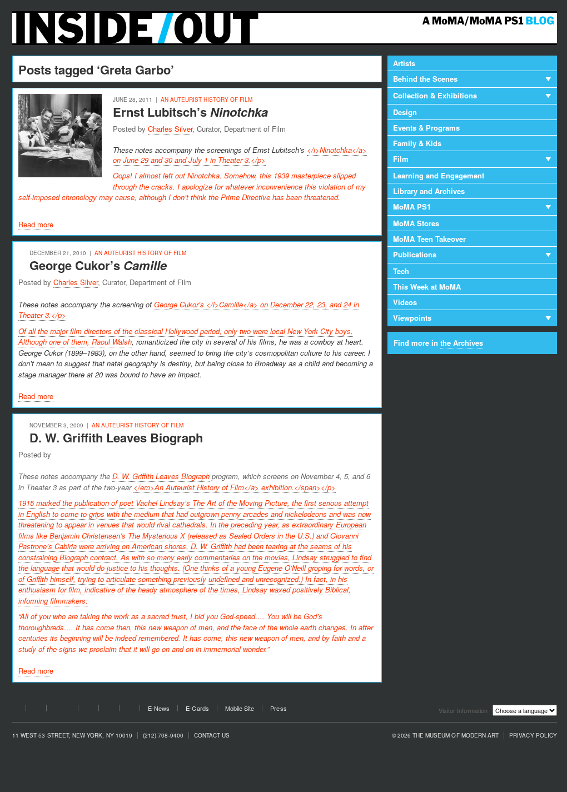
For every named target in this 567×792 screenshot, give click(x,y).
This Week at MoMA (427, 286)
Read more (35, 224)
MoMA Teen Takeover (429, 238)
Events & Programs (426, 127)
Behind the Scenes (425, 78)
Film (401, 158)
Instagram (109, 710)
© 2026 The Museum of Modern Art (445, 735)
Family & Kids (417, 143)
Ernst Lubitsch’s (190, 112)
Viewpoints (412, 317)
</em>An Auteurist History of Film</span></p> (234, 487)
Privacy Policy (533, 735)
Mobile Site (240, 708)
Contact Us (212, 735)
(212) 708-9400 (163, 735)
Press (278, 708)
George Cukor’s (98, 265)
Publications (414, 254)
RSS (129, 710)
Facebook (15, 710)
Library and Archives (429, 191)
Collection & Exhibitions (435, 95)
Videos (405, 302)
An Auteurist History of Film (206, 99)
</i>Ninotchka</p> (192, 173)
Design (405, 112)
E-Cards (197, 708)
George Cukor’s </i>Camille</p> (188, 310)
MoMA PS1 (412, 206)
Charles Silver (170, 128)
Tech (401, 271)
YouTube (62, 710)
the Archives (461, 342)
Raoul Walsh (112, 341)
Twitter (36, 710)
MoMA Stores (416, 223)
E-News (159, 708)
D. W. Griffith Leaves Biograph (116, 437)
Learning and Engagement (438, 175)
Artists (404, 63)
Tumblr (88, 710)
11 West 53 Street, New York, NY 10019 (72, 735)
